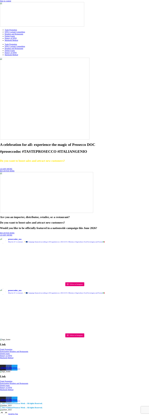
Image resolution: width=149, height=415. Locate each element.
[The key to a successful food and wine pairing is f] (134, 257)
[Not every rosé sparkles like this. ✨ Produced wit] (74, 260)
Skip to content (5, 1)
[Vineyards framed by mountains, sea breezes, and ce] (44, 261)
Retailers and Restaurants (14, 34)
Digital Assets (10, 36)
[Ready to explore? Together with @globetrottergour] (14, 263)
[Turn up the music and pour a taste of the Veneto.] (104, 261)
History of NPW (11, 38)
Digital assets (5, 354)
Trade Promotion (11, 30)
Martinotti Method (11, 40)
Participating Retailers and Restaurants (14, 351)
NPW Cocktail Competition (15, 32)
